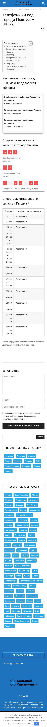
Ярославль (9, 626)
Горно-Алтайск (22, 525)
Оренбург (9, 576)
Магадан (34, 555)
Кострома (17, 545)
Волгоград (23, 520)
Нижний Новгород (22, 566)
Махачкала (19, 561)
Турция (37, 466)
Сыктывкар (9, 601)
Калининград (10, 540)
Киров (7, 545)
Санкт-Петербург (21, 495)
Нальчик (8, 566)
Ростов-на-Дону (19, 586)
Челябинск (26, 606)
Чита (7, 611)
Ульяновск (27, 611)
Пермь (35, 576)
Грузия (8, 461)
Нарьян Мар (24, 571)
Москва (8, 495)
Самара (20, 591)
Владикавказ (10, 520)
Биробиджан (32, 505)
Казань (31, 535)
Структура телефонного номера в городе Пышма (16, 58)
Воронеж (8, 525)
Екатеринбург (10, 530)
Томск (37, 601)
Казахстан (9, 456)
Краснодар (9, 550)
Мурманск (31, 561)
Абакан (35, 495)
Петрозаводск (10, 581)
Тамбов (20, 601)
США (38, 461)
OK (36, 723)
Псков (7, 586)
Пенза (26, 576)
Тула (7, 606)
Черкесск (38, 606)
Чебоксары (38, 616)
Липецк (25, 555)
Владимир (9, 515)
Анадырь (8, 500)
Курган (33, 550)
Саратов (8, 596)
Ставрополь (32, 596)
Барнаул (8, 505)
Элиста (8, 621)
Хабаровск (9, 616)
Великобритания (12, 466)
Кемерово (32, 540)
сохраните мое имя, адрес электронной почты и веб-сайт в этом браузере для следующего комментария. (21, 416)
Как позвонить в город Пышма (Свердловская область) (16, 49)
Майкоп (8, 561)
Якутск (34, 621)
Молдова (17, 461)
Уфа (37, 611)
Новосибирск (10, 571)
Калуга (22, 540)
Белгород (19, 505)
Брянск (23, 510)
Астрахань (33, 500)
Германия (26, 466)
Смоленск (19, 596)
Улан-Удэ (16, 611)
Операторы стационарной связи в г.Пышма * (16, 66)
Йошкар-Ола (20, 535)
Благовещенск (11, 510)
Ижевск (33, 530)
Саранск (30, 591)
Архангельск (21, 500)
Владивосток (35, 510)
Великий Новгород (24, 515)
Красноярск (22, 550)
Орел (18, 576)
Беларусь (21, 456)
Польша (8, 471)
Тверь (29, 601)
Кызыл (15, 555)
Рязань (32, 586)
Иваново (23, 530)
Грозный (34, 525)
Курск (7, 555)
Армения (28, 461)
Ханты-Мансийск (24, 616)
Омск (35, 571)
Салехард (9, 591)
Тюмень (15, 606)
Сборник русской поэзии (13, 663)
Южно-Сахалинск (21, 621)
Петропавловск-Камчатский (31, 581)
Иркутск (8, 535)
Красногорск (30, 545)
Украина (31, 456)
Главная (6, 9)
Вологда (34, 520)
